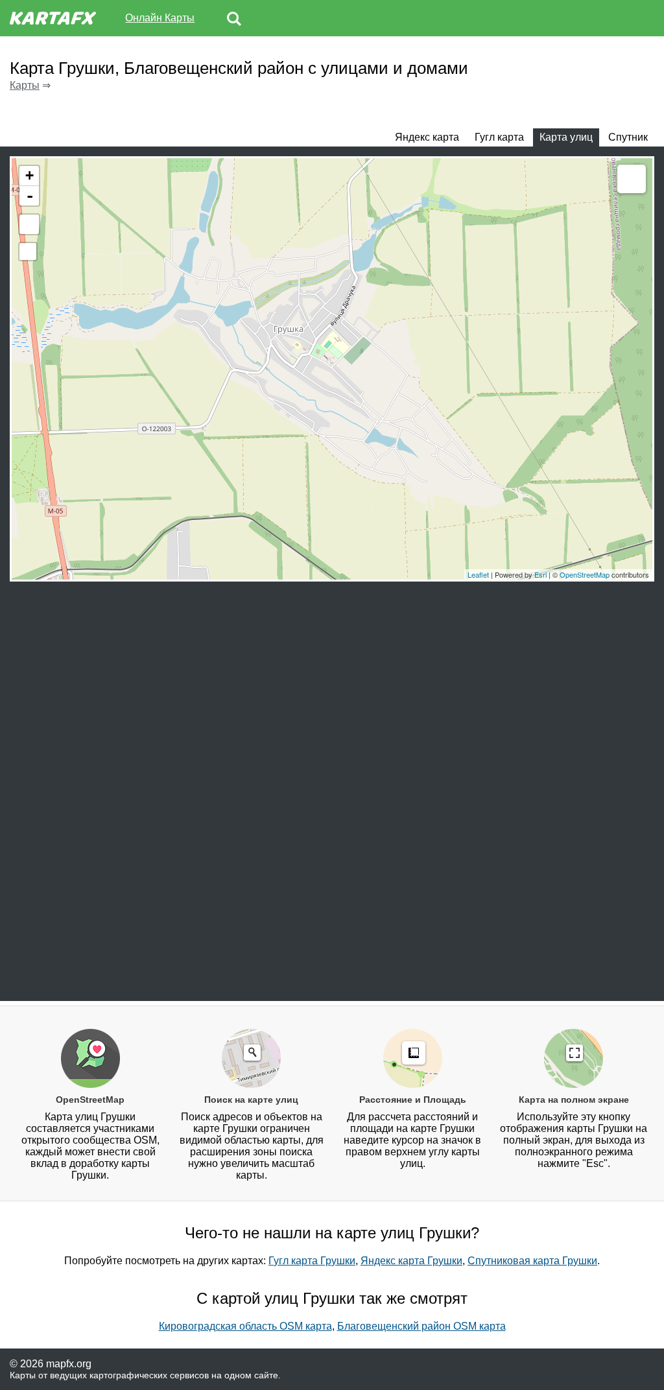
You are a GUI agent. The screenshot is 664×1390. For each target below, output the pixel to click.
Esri (540, 574)
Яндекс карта (427, 137)
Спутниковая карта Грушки (532, 1260)
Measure (631, 179)
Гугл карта (499, 137)
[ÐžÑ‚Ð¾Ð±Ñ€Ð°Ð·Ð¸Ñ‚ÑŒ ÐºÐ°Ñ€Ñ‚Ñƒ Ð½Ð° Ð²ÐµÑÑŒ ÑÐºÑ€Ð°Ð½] (29, 224)
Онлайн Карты (160, 17)
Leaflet (478, 574)
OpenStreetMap (585, 574)
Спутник (628, 137)
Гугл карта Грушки (311, 1260)
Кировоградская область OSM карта (245, 1326)
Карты (25, 85)
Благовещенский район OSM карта (421, 1326)
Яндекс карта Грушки (411, 1260)
